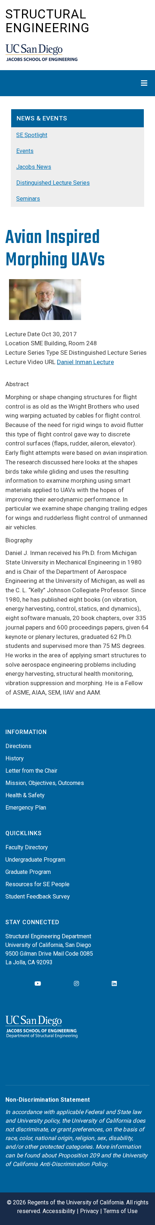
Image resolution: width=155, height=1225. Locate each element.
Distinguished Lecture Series (53, 182)
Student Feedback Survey (37, 896)
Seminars (28, 198)
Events (25, 151)
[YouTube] (38, 983)
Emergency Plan (25, 807)
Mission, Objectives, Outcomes (44, 783)
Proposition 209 (78, 1155)
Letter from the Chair (31, 770)
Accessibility (59, 1211)
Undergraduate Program (35, 859)
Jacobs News (33, 166)
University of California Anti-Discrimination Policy (76, 1160)
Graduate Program (28, 871)
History (14, 758)
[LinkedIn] (114, 983)
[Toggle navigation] (77, 83)
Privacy (89, 1211)
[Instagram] (76, 983)
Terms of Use (120, 1211)
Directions (18, 746)
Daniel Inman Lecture (85, 362)
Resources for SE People (37, 884)
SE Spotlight (31, 135)
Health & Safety (25, 795)
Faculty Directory (26, 847)
